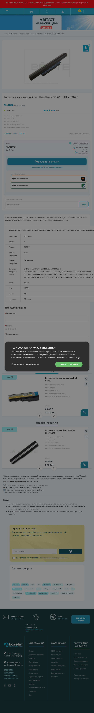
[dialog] (47, 356)
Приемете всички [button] (69, 364)
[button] (25, 364)
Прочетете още (73, 357)
